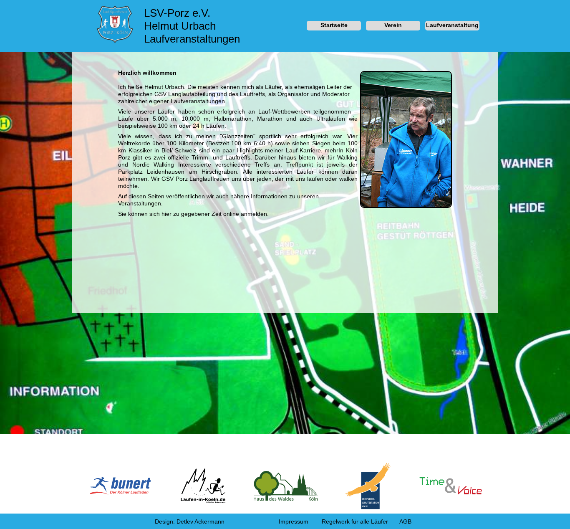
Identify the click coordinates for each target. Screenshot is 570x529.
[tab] (334, 26)
